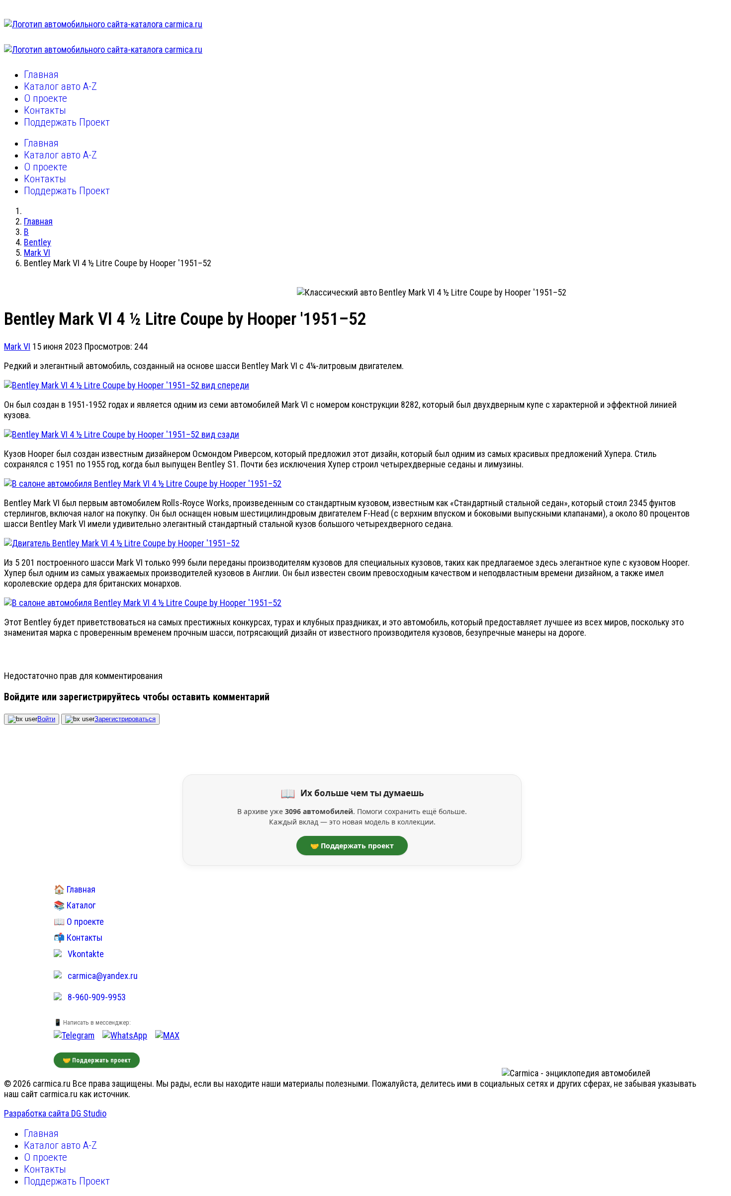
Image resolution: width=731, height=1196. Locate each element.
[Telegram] (74, 1035)
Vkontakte (86, 954)
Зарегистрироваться (125, 719)
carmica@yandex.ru (103, 976)
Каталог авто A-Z (60, 86)
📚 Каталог (74, 905)
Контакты (45, 110)
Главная (41, 74)
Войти (46, 719)
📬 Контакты (78, 937)
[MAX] (167, 1035)
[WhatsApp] (124, 1035)
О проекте (45, 98)
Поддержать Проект (67, 122)
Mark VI (17, 346)
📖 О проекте (79, 921)
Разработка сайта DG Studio (55, 1113)
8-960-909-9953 (97, 997)
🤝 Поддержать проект (352, 845)
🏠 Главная (74, 889)
